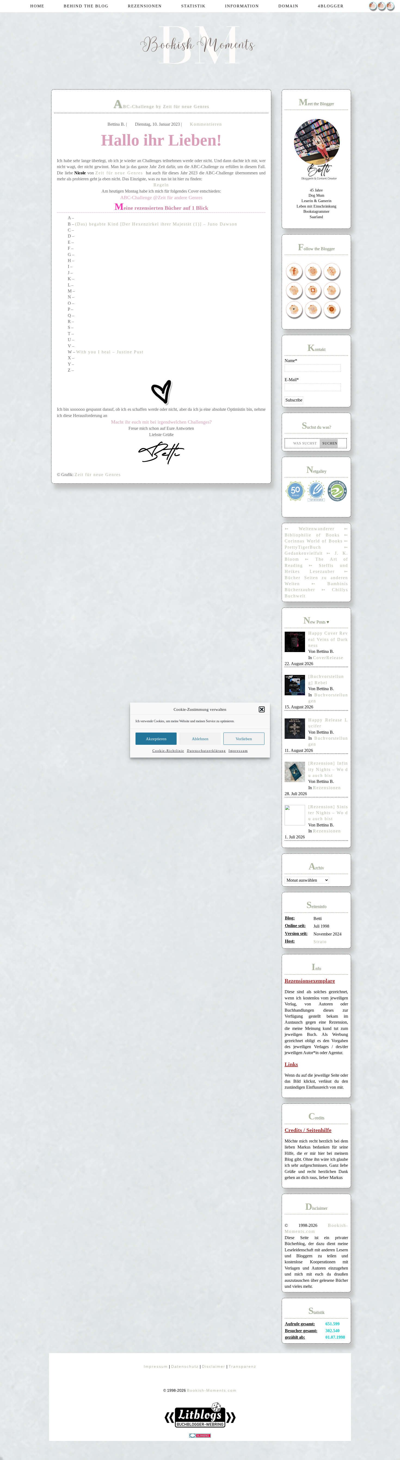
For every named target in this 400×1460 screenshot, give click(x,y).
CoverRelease (328, 657)
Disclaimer (213, 1366)
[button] (261, 709)
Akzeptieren (156, 738)
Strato (320, 941)
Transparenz (242, 1366)
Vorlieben (244, 738)
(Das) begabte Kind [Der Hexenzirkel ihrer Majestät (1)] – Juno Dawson (156, 224)
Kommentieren (206, 124)
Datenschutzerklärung (206, 750)
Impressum (238, 750)
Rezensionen (327, 787)
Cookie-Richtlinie (168, 750)
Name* (291, 360)
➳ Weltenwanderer (309, 528)
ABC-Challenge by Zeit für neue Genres (161, 106)
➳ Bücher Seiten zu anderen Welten (316, 577)
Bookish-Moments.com (212, 1390)
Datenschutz (185, 1366)
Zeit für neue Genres (119, 173)
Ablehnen (200, 738)
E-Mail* (292, 379)
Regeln (161, 185)
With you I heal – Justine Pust (109, 352)
